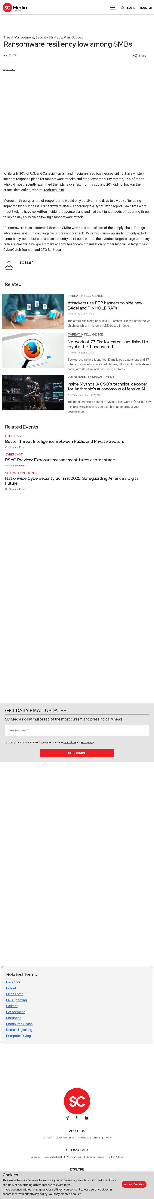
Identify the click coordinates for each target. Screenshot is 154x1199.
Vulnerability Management (91, 377)
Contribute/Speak (53, 1157)
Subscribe (77, 753)
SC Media (47, 1137)
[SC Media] (15, 7)
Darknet (12, 1006)
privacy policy (38, 1194)
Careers (96, 1137)
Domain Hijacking (19, 1030)
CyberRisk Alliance (65, 1137)
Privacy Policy (87, 742)
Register (146, 7)
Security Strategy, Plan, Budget (59, 37)
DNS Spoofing (16, 1000)
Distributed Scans (19, 1024)
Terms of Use (69, 742)
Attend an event (74, 1157)
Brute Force (14, 994)
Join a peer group (95, 1157)
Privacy (108, 1137)
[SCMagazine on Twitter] (77, 1117)
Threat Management (18, 37)
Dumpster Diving (18, 1036)
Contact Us (83, 1137)
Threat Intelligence (85, 296)
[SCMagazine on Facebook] (67, 1117)
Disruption (13, 1018)
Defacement (15, 1012)
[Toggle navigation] (112, 7)
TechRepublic (53, 190)
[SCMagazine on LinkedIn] (86, 1117)
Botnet (11, 988)
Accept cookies (134, 1184)
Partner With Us (115, 1157)
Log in (131, 7)
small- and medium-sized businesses (85, 173)
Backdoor (13, 982)
